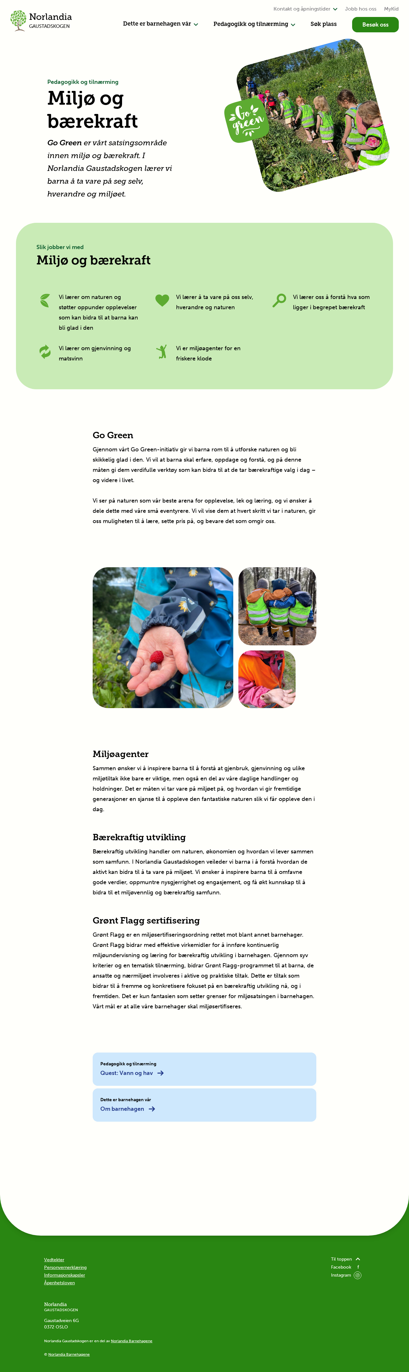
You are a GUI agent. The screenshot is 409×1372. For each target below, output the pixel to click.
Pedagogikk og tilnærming (250, 25)
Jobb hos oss (360, 9)
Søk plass (324, 25)
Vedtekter (54, 1260)
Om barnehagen (122, 1108)
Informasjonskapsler (64, 1275)
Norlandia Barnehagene (131, 1341)
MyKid (391, 9)
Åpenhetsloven (59, 1283)
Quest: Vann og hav (126, 1073)
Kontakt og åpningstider (302, 9)
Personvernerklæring (65, 1267)
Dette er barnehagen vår (157, 24)
